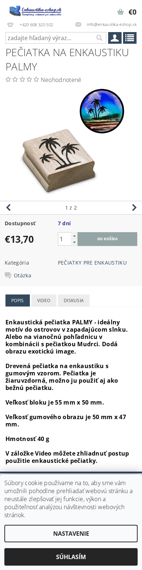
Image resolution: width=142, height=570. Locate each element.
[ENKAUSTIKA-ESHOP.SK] (35, 9)
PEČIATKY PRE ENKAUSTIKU (92, 262)
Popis (17, 300)
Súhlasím (71, 557)
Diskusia (74, 300)
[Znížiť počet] (74, 242)
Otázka (22, 275)
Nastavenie (71, 534)
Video (44, 300)
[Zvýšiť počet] (74, 235)
